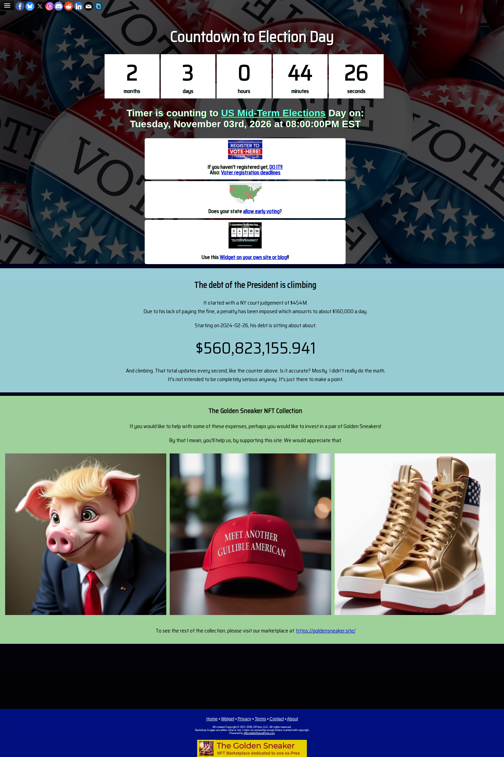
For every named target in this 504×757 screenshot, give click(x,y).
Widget (227, 719)
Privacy (244, 719)
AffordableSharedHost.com (259, 733)
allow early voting (261, 211)
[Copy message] (98, 6)
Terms (260, 719)
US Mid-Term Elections (273, 113)
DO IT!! (276, 167)
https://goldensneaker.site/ (326, 630)
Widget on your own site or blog (253, 257)
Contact (276, 719)
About (292, 719)
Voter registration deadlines (250, 172)
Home (212, 719)
